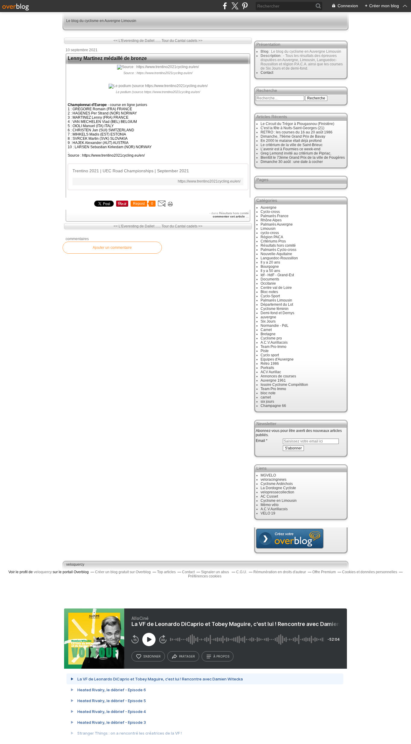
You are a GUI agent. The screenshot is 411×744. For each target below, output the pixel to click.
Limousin (268, 229)
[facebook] (225, 5)
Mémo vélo (270, 505)
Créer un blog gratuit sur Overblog (123, 572)
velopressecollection (277, 492)
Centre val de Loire (276, 288)
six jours (267, 401)
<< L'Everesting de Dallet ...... (137, 41)
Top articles (166, 572)
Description (271, 56)
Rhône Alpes (271, 220)
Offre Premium (324, 572)
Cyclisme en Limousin (279, 501)
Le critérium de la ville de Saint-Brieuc (292, 145)
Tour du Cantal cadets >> (182, 41)
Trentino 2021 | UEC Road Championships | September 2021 (131, 170)
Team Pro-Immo (273, 347)
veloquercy (75, 564)
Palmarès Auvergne (277, 224)
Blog (264, 51)
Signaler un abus (215, 572)
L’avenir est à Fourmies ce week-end (290, 149)
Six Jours (268, 321)
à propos (221, 656)
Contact (267, 72)
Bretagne (268, 334)
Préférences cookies (204, 576)
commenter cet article (229, 216)
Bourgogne (270, 266)
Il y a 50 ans (270, 271)
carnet (266, 397)
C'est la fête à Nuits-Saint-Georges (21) (292, 128)
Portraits (267, 368)
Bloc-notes (269, 292)
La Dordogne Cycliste (278, 488)
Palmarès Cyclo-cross (278, 250)
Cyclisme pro (271, 338)
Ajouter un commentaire (112, 247)
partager (187, 656)
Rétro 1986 (270, 363)
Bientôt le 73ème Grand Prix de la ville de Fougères (303, 157)
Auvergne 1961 (273, 380)
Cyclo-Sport (270, 296)
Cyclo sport (270, 355)
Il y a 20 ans (270, 262)
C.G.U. (241, 572)
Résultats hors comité (234, 213)
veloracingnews (273, 479)
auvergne (268, 317)
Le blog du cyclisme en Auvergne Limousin (101, 21)
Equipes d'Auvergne (277, 359)
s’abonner (152, 656)
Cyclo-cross (270, 212)
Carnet (266, 330)
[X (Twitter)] (235, 5)
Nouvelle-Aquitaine (276, 254)
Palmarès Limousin (276, 300)
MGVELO (268, 475)
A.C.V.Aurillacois (274, 342)
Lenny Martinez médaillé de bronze (107, 58)
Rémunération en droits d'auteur (279, 572)
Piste (265, 351)
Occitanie (268, 283)
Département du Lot (277, 304)
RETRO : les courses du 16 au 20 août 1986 (296, 132)
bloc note (268, 393)
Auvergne (269, 207)
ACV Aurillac (271, 372)
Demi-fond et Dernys (277, 313)
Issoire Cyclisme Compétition (284, 385)
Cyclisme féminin (275, 309)
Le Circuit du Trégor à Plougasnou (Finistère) (297, 124)
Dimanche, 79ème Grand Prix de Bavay (293, 136)
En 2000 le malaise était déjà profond (291, 141)
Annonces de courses (278, 376)
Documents (270, 279)
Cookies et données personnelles (369, 572)
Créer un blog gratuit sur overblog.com (290, 538)
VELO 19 (268, 513)
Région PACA (272, 237)
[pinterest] (245, 5)
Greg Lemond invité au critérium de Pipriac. (296, 153)
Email (260, 441)
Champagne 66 (273, 406)
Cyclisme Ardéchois (277, 484)
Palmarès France (275, 216)
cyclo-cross (270, 233)
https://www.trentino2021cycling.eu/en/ (209, 181)
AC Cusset (269, 496)
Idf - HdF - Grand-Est (277, 275)
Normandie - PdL (275, 326)
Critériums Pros (273, 241)
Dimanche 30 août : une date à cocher (292, 162)
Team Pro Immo (273, 389)
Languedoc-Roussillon (279, 258)
